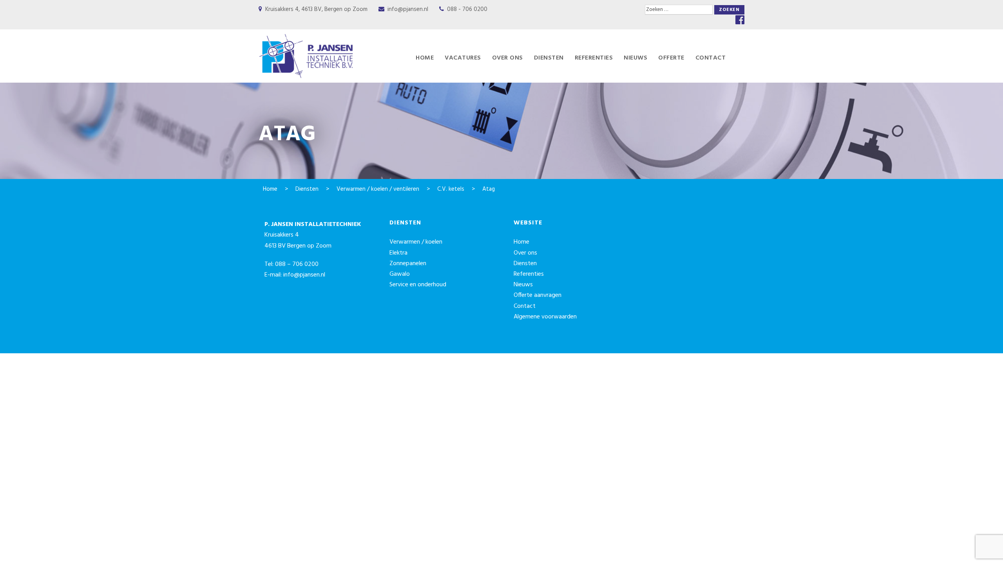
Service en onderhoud (417, 285)
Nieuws (635, 58)
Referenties (594, 58)
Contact (710, 58)
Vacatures (463, 58)
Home (425, 58)
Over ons (507, 58)
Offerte (671, 58)
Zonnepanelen (407, 263)
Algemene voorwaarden (545, 317)
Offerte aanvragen (537, 295)
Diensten (549, 58)
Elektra (398, 253)
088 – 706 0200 (297, 264)
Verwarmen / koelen (415, 242)
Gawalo (399, 274)
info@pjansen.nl (407, 9)
